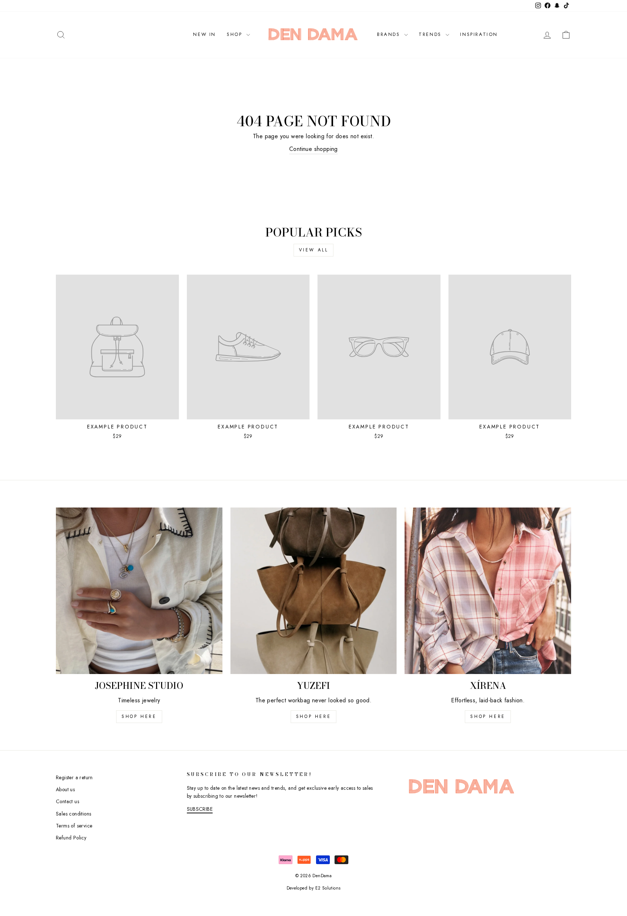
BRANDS (389, 34)
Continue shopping (313, 149)
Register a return (74, 777)
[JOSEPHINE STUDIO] (139, 591)
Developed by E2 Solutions (314, 888)
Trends (431, 34)
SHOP (236, 34)
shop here (139, 716)
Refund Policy (71, 837)
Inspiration (479, 34)
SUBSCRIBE (200, 809)
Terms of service (74, 825)
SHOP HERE (313, 716)
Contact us (67, 801)
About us (65, 789)
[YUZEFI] (313, 591)
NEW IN (204, 34)
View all (313, 250)
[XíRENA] (488, 591)
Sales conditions (73, 813)
